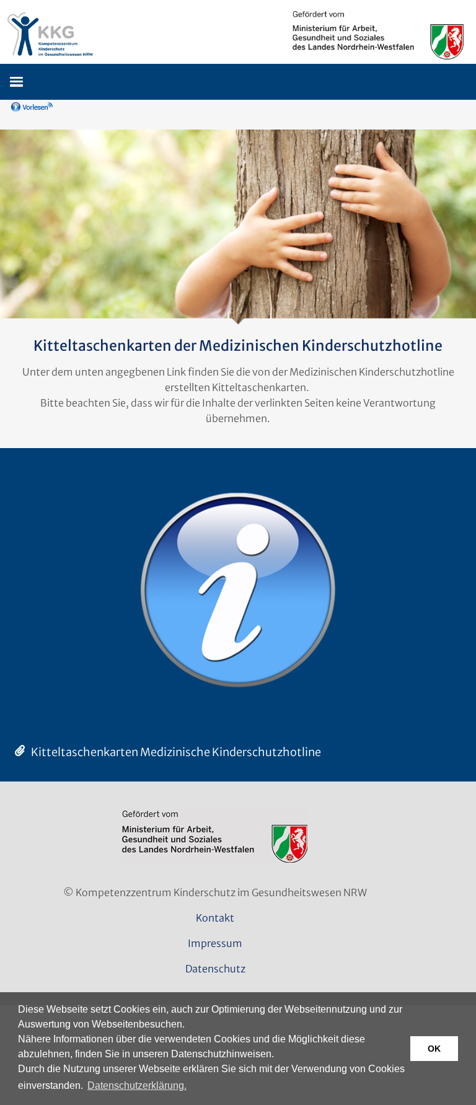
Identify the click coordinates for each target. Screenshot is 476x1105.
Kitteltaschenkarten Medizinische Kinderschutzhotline (176, 752)
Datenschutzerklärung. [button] (137, 1085)
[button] (15, 81)
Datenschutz (215, 968)
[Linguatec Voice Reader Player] (50, 111)
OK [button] (434, 1049)
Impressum (215, 943)
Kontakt (215, 918)
